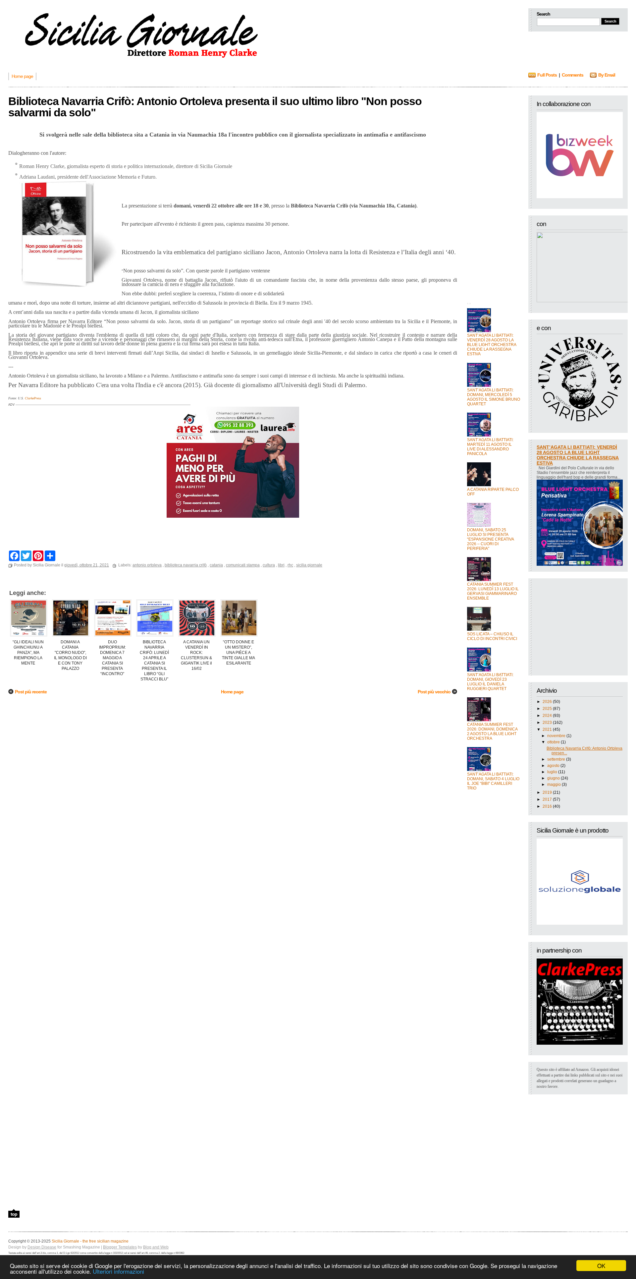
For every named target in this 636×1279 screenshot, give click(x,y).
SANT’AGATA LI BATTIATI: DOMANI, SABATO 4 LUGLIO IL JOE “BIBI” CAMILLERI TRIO (493, 781)
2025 (547, 708)
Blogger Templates (120, 1247)
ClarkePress (33, 398)
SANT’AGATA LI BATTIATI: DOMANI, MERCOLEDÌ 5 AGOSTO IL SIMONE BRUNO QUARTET (493, 397)
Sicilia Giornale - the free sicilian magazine (90, 1241)
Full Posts (547, 75)
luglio (552, 772)
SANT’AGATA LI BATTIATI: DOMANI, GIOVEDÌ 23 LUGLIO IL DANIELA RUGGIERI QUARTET (490, 681)
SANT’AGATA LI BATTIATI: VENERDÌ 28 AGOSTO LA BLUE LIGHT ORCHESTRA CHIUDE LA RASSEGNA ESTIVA (491, 344)
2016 (547, 806)
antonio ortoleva (147, 565)
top (14, 1214)
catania (216, 565)
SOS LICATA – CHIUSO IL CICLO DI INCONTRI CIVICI (492, 636)
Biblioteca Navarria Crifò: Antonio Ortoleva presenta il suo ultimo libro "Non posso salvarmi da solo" (215, 107)
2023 (547, 722)
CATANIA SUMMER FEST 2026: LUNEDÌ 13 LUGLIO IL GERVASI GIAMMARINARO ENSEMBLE (493, 591)
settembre (556, 759)
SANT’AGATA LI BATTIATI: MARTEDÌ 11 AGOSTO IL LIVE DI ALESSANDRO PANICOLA (490, 446)
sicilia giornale (309, 565)
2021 (547, 729)
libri (281, 565)
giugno (553, 778)
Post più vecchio (434, 691)
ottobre (553, 742)
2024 (547, 715)
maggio (554, 784)
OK (601, 1265)
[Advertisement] (493, 194)
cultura (269, 565)
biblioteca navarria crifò (186, 565)
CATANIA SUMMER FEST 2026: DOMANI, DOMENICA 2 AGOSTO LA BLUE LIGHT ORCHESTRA (492, 731)
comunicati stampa (243, 565)
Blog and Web (156, 1247)
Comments (572, 75)
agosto (553, 765)
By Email (606, 75)
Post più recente (31, 691)
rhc (290, 565)
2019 (547, 792)
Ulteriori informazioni (118, 1271)
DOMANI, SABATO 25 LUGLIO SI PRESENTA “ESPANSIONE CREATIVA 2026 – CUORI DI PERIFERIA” (490, 539)
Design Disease (41, 1247)
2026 (547, 701)
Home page (232, 691)
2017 (547, 799)
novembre (556, 735)
